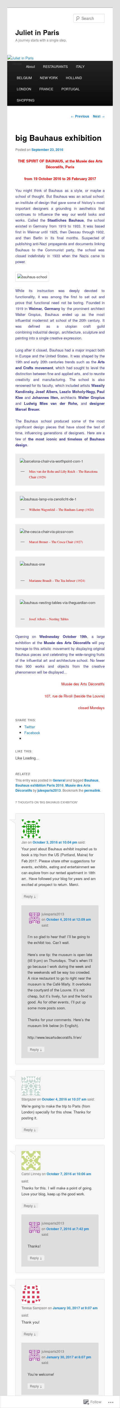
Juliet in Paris (37, 32)
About (30, 66)
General (59, 780)
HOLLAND (74, 77)
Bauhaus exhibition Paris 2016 (39, 785)
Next (99, 116)
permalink (92, 790)
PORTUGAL (70, 88)
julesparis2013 (49, 790)
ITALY (80, 66)
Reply (30, 896)
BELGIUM (24, 77)
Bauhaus (91, 780)
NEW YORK (49, 77)
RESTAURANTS (55, 66)
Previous (80, 116)
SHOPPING (25, 100)
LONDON (24, 88)
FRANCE (46, 88)
